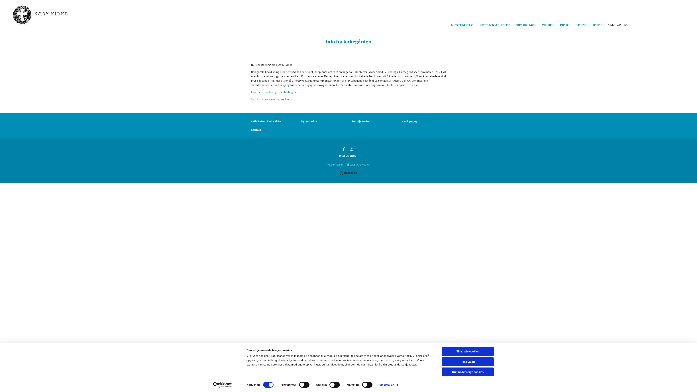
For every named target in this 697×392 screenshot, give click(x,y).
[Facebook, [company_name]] (344, 149)
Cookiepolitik (347, 156)
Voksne (547, 25)
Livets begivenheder (494, 25)
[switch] (304, 385)
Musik (564, 25)
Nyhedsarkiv (309, 121)
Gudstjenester (461, 25)
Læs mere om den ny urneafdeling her (274, 92)
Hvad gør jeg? (410, 121)
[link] (462, 25)
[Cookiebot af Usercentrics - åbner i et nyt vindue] (222, 385)
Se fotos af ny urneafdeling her (270, 99)
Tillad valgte (467, 361)
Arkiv (596, 25)
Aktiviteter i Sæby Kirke (266, 121)
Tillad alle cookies (467, 351)
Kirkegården (617, 25)
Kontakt (256, 130)
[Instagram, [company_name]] (351, 149)
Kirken (580, 25)
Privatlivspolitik (335, 164)
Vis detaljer (386, 384)
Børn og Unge (524, 25)
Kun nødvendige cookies (468, 371)
